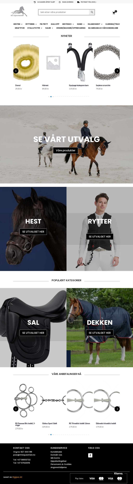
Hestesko (67, 24)
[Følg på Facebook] (90, 455)
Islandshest (94, 24)
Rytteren (30, 24)
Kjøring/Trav (113, 24)
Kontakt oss (56, 455)
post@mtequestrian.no (24, 455)
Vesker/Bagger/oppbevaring (70, 28)
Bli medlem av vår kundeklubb (103, 28)
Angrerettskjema (59, 467)
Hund (79, 24)
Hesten (16, 24)
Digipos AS (17, 477)
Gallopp (55, 24)
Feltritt (44, 24)
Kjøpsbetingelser (59, 461)
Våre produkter (65, 150)
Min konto (55, 458)
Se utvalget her (33, 231)
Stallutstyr (33, 28)
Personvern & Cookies (61, 464)
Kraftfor (20, 28)
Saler (48, 28)
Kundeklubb (56, 452)
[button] (48, 96)
